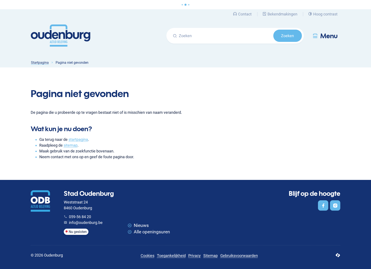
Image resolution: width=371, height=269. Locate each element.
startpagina (78, 139)
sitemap (71, 145)
